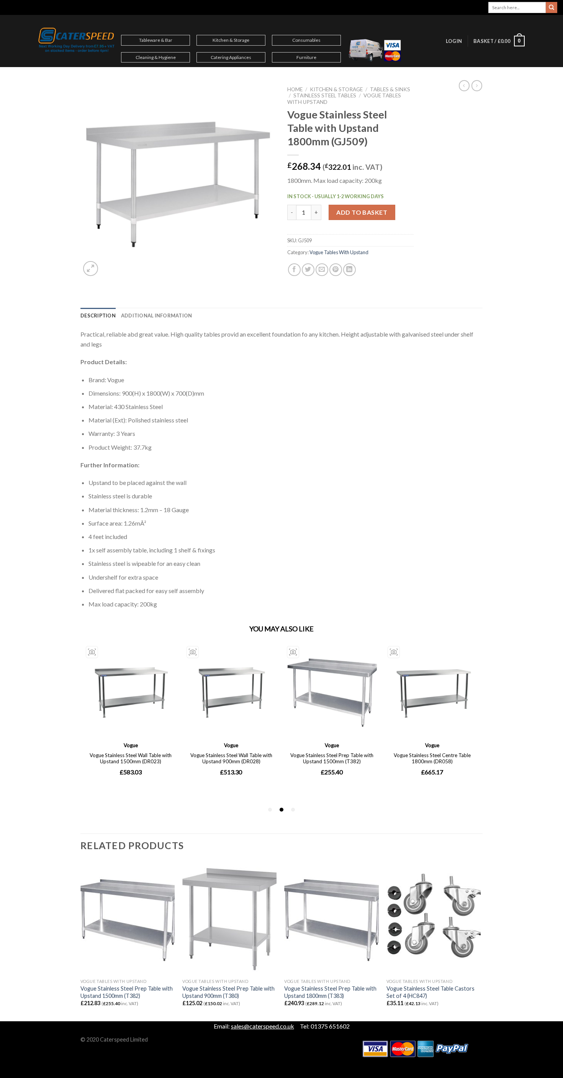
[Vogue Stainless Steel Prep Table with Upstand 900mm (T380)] (229, 918)
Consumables (306, 40)
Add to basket (361, 212)
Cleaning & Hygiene (156, 57)
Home (295, 89)
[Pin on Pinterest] (335, 269)
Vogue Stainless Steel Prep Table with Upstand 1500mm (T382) (126, 992)
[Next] (480, 940)
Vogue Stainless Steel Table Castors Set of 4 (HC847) (430, 992)
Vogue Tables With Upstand (338, 252)
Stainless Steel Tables (324, 95)
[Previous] (81, 940)
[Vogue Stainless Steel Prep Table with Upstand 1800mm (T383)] (331, 918)
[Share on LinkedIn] (349, 269)
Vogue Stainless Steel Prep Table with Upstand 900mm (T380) (228, 992)
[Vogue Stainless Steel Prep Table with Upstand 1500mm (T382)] (127, 918)
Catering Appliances (231, 57)
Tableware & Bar (155, 40)
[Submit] (551, 7)
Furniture (306, 57)
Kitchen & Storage (231, 40)
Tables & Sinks (390, 89)
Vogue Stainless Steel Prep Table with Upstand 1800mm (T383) (330, 992)
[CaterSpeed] (76, 41)
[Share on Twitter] (308, 269)
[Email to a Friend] (322, 269)
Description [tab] (98, 315)
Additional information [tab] (156, 315)
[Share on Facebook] (294, 269)
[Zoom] (90, 268)
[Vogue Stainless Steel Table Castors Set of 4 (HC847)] (433, 918)
